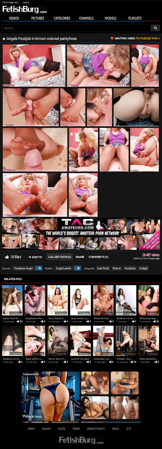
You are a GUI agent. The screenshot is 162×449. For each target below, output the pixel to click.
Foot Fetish (103, 268)
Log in (26, 2)
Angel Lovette (63, 268)
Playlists (134, 18)
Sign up (46, 428)
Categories (62, 18)
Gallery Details (59, 256)
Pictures (37, 18)
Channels (86, 18)
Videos (14, 18)
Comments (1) (98, 256)
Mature (117, 268)
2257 (128, 428)
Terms (76, 428)
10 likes (15, 256)
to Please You (136, 38)
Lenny (145, 258)
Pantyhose (130, 268)
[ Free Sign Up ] (10, 2)
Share (80, 256)
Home (31, 428)
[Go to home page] (24, 9)
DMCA (115, 428)
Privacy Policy (96, 428)
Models (110, 18)
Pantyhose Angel (23, 268)
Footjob (143, 268)
